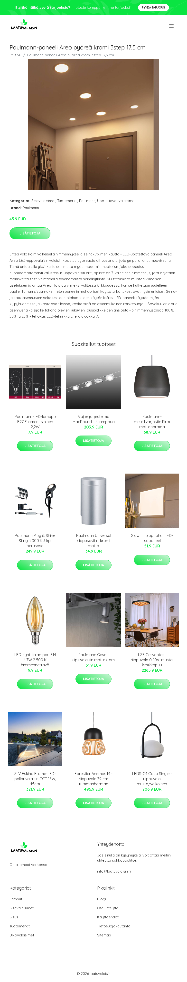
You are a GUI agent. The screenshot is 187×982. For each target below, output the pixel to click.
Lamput (15, 899)
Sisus (13, 917)
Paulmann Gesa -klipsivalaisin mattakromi (93, 657)
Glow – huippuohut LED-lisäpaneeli (152, 538)
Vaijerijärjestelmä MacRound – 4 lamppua (94, 419)
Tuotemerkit (67, 200)
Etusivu (15, 55)
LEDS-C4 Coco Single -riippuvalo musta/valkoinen (152, 778)
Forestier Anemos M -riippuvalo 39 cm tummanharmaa (93, 778)
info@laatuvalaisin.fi (114, 871)
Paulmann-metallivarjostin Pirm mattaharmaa (152, 421)
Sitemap (104, 935)
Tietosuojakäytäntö (114, 926)
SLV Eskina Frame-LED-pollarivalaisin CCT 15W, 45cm (35, 778)
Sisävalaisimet (43, 200)
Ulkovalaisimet (21, 935)
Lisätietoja (29, 233)
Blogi (101, 899)
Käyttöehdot (108, 917)
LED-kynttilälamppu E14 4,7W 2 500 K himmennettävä (35, 659)
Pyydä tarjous (153, 7)
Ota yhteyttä (107, 908)
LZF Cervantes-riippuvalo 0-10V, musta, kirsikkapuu (152, 659)
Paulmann (87, 200)
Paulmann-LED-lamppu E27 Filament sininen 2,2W (35, 421)
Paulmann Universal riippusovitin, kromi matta (93, 540)
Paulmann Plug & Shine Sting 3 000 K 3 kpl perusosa (35, 540)
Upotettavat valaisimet (116, 200)
